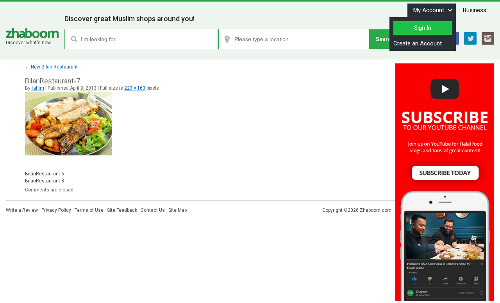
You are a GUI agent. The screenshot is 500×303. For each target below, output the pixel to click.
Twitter (470, 38)
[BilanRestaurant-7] (68, 154)
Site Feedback (122, 210)
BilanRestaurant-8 (44, 181)
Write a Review (22, 210)
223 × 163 (134, 88)
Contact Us (153, 210)
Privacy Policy (56, 210)
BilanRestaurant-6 (44, 174)
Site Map (177, 210)
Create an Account (417, 43)
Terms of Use (89, 210)
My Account (428, 10)
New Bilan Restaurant (51, 67)
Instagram (488, 38)
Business (474, 10)
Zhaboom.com (375, 210)
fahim (38, 88)
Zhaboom (32, 33)
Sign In (422, 27)
